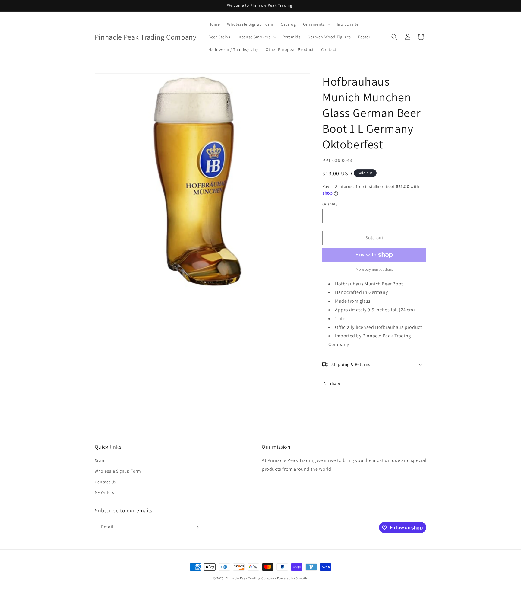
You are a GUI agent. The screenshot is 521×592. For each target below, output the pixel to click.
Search (101, 460)
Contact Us (105, 482)
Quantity (329, 204)
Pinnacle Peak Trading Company (250, 578)
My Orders (104, 492)
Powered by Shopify (292, 578)
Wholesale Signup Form (118, 471)
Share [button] (334, 383)
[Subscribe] (196, 527)
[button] (316, 24)
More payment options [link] (374, 269)
